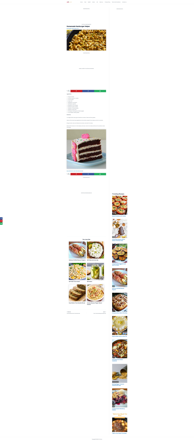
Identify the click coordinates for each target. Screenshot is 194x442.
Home (81, 2)
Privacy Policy (107, 2)
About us (101, 2)
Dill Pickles (89, 281)
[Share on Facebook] (88, 91)
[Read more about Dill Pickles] (95, 271)
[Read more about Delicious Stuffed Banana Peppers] (77, 249)
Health (89, 2)
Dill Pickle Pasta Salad (74, 281)
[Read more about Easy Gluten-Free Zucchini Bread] (77, 292)
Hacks (93, 2)
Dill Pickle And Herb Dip (92, 260)
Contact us (124, 2)
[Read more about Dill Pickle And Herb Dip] (95, 249)
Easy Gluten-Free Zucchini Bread (77, 303)
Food (85, 2)
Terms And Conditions (116, 2)
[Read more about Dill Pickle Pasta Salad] (77, 271)
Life (97, 2)
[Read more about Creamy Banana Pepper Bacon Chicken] (95, 292)
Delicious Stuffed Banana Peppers (77, 260)
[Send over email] (100, 91)
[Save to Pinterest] (76, 91)
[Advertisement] (86, 16)
